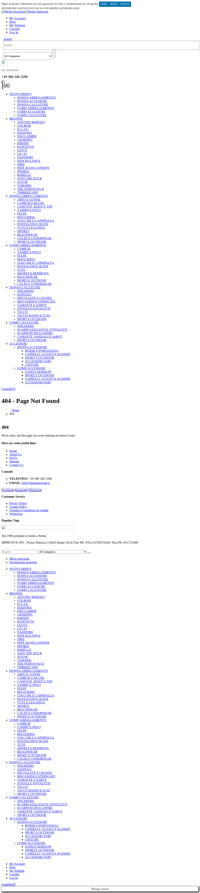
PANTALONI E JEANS (32, 224)
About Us (15, 454)
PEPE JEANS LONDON (33, 168)
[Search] (54, 54)
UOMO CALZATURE (31, 115)
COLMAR (24, 125)
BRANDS (15, 118)
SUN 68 (22, 182)
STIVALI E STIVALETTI (33, 308)
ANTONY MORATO (31, 122)
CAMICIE (23, 248)
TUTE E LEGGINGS (31, 227)
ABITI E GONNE (28, 199)
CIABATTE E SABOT (32, 305)
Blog (12, 21)
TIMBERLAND (27, 192)
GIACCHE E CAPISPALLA (35, 220)
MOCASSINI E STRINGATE (36, 301)
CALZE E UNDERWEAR (34, 238)
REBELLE (24, 175)
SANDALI (24, 294)
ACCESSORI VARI (38, 361)
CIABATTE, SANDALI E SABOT (39, 336)
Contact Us (16, 465)
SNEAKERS (25, 291)
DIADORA (24, 132)
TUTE (21, 269)
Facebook (8, 490)
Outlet (125, 4)
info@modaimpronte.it (36, 483)
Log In (13, 32)
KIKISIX (23, 143)
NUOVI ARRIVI (20, 94)
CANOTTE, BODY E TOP (34, 206)
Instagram (21, 490)
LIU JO (22, 153)
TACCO (22, 312)
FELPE (22, 213)
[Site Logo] (25, 11)
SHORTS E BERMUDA (33, 273)
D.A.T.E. (23, 129)
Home (13, 451)
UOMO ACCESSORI (31, 111)
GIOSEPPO (24, 139)
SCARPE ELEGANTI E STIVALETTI (42, 329)
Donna (114, 4)
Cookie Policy (18, 506)
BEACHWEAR (27, 234)
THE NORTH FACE (30, 189)
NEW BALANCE (28, 161)
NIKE (21, 164)
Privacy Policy (18, 503)
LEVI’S (22, 150)
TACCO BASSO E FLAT (33, 315)
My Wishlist (17, 25)
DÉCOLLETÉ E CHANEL (34, 298)
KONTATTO (25, 146)
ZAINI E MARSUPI (38, 371)
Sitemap (14, 461)
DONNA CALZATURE (32, 104)
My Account (17, 18)
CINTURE (32, 364)
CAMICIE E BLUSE (30, 203)
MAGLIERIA (26, 217)
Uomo (104, 4)
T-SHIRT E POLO (29, 210)
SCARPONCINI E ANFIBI (34, 333)
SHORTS (23, 231)
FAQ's (13, 458)
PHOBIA (23, 171)
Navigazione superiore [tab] (23, 562)
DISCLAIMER (27, 136)
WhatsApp (35, 490)
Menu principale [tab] (19, 558)
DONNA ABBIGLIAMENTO (36, 97)
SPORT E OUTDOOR (31, 241)
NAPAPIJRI (25, 157)
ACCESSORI (18, 343)
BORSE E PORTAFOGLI (41, 350)
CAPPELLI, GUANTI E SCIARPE (47, 354)
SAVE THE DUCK (29, 178)
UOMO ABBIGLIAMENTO (35, 108)
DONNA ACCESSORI (32, 101)
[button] (8, 39)
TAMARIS (24, 185)
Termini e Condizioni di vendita (28, 510)
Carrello (14, 28)
